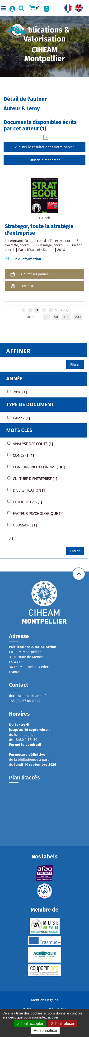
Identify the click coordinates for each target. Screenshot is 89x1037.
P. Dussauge (42, 245)
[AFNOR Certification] (44, 873)
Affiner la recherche (44, 159)
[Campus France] (44, 891)
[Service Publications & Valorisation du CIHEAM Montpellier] (17, 29)
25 (46, 316)
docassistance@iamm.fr (28, 695)
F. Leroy (56, 240)
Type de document (30, 404)
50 (56, 316)
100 (66, 316)
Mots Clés (19, 430)
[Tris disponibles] (45, 137)
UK (77, 6)
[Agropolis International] (44, 955)
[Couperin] (44, 970)
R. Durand (74, 245)
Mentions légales (44, 1000)
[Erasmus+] (44, 940)
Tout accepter (31, 1024)
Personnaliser (45, 1030)
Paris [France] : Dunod (36, 249)
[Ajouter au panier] (13, 274)
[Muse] (44, 926)
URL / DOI (28, 286)
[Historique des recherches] (46, 8)
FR (66, 6)
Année (14, 378)
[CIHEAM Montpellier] (44, 601)
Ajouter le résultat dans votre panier (44, 146)
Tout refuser (64, 1024)
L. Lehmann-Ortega (20, 240)
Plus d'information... (27, 259)
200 (78, 316)
